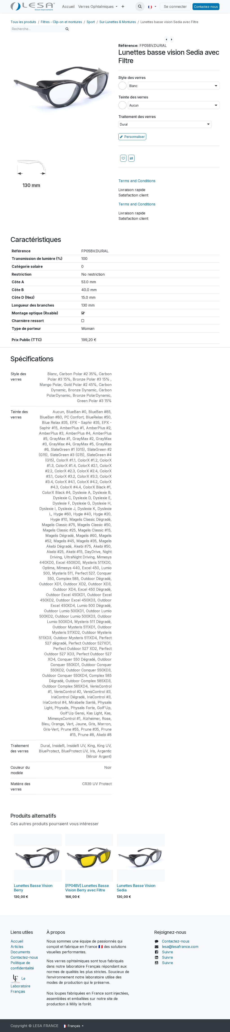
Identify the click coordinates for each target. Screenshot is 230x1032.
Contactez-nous (206, 7)
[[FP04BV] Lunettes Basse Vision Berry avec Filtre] (89, 858)
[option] (115, 867)
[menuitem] (68, 6)
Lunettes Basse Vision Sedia (136, 887)
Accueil (17, 941)
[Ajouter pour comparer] (131, 158)
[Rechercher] (67, 28)
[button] (140, 6)
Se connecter (175, 6)
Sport (91, 22)
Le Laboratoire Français (20, 985)
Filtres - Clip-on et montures (61, 22)
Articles (17, 946)
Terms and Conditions (136, 181)
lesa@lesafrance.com (180, 946)
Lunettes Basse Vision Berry (33, 887)
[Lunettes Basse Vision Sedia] (141, 858)
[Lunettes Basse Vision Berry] (38, 858)
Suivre (167, 952)
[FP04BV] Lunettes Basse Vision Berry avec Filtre (87, 887)
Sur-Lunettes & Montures (118, 22)
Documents (20, 952)
